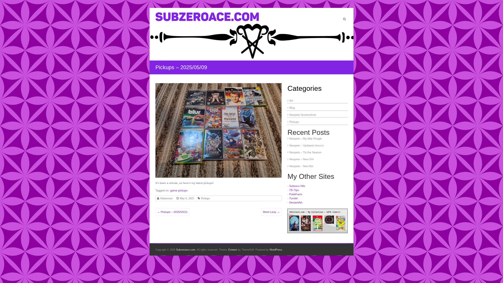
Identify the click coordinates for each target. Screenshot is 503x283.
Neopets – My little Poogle (305, 138)
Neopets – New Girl (301, 159)
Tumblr (293, 198)
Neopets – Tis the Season (305, 152)
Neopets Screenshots (302, 114)
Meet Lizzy (271, 211)
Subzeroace (166, 198)
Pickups (205, 198)
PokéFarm (295, 194)
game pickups (178, 190)
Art (291, 100)
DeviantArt (295, 202)
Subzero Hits (297, 185)
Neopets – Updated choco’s (306, 145)
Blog (292, 107)
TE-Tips (294, 190)
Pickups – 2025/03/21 (172, 211)
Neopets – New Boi (301, 166)
